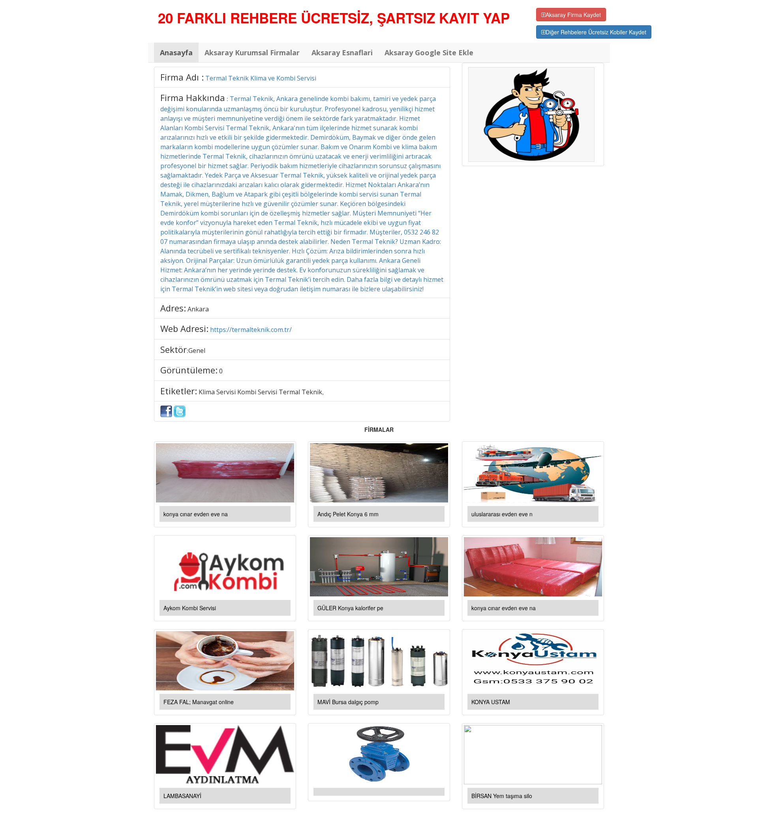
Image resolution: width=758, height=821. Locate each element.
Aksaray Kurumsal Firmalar (252, 52)
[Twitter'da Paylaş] (180, 410)
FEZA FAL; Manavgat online (198, 702)
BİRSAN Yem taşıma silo (501, 796)
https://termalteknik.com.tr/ (251, 329)
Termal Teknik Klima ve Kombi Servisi (260, 78)
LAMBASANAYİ (182, 796)
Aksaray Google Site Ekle (429, 52)
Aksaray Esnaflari (342, 52)
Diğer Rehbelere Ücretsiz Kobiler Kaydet (596, 32)
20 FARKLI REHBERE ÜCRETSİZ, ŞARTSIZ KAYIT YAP (334, 18)
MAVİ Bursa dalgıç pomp (348, 702)
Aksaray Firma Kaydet (573, 15)
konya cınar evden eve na (195, 514)
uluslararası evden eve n (502, 514)
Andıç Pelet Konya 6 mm (348, 514)
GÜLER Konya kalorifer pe (350, 608)
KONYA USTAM (490, 702)
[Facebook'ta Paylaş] (166, 410)
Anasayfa (176, 52)
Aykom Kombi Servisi (189, 608)
